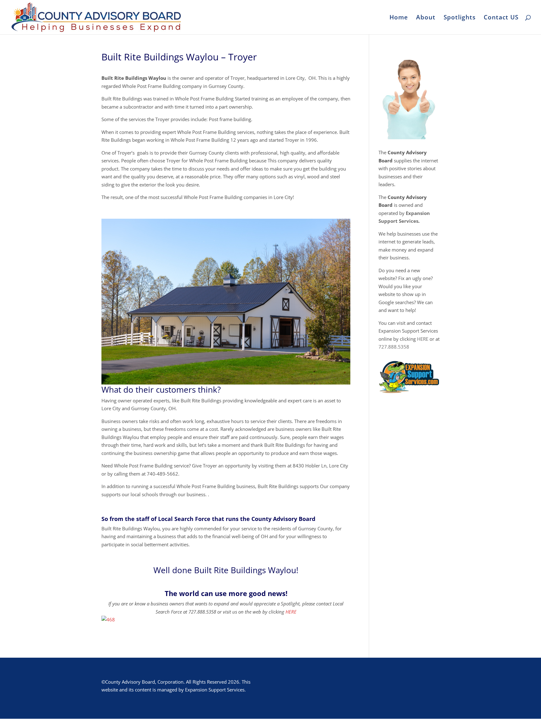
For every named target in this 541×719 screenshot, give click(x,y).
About (425, 18)
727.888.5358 (394, 347)
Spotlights (460, 18)
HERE (291, 612)
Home (398, 18)
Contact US (501, 18)
